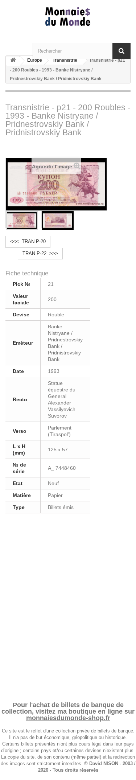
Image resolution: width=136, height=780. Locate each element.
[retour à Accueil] (13, 61)
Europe (34, 60)
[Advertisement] (68, 606)
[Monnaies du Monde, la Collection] (68, 16)
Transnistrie (65, 60)
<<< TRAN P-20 (28, 241)
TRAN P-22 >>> (40, 253)
